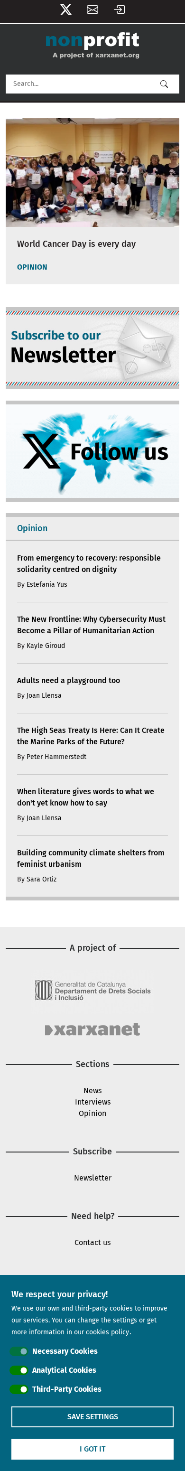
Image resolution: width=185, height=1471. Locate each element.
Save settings (92, 1416)
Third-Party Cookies (67, 1389)
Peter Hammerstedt (56, 757)
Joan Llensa (44, 696)
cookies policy (107, 1332)
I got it (92, 1448)
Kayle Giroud (46, 646)
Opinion (92, 1113)
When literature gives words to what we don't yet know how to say (85, 797)
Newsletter (92, 11)
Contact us (92, 1242)
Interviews (93, 1101)
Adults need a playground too (68, 680)
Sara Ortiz (41, 879)
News (92, 1090)
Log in (119, 11)
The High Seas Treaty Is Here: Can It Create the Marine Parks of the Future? (91, 736)
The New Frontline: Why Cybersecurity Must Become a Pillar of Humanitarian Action (91, 625)
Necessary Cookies (65, 1351)
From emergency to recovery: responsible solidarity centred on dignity (89, 563)
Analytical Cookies (64, 1370)
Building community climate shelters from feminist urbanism (91, 858)
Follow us (65, 11)
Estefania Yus (47, 585)
